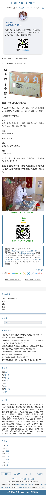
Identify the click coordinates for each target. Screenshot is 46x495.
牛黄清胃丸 (36, 414)
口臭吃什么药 (19, 431)
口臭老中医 (33, 409)
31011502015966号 (24, 487)
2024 (3, 451)
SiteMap (15, 479)
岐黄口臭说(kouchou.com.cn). (24, 484)
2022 (3, 456)
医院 (6, 431)
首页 (22, 8)
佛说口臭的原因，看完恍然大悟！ (13, 354)
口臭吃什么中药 (15, 429)
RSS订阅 (23, 479)
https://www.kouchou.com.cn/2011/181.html (26, 251)
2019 (3, 465)
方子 (3, 383)
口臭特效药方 (21, 407)
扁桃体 (37, 429)
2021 (3, 459)
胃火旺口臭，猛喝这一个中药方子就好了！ (16, 357)
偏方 (3, 375)
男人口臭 (27, 424)
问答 (3, 392)
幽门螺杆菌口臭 (25, 404)
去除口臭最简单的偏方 (13, 279)
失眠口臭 (11, 426)
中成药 (31, 429)
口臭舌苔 (19, 421)
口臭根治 (27, 414)
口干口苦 (35, 416)
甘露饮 (40, 409)
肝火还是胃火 (23, 412)
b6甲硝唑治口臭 (17, 416)
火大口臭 (5, 404)
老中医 (29, 433)
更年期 (24, 429)
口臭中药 (35, 424)
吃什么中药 (10, 421)
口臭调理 (11, 414)
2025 (3, 448)
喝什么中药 (29, 431)
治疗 (28, 8)
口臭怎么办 (36, 404)
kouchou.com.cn (28, 253)
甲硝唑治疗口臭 (18, 419)
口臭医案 (27, 416)
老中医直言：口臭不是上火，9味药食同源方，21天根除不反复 (22, 340)
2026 (3, 445)
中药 (3, 372)
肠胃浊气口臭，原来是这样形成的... (13, 337)
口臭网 (42, 487)
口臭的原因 (17, 259)
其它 (3, 378)
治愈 (3, 386)
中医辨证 (27, 421)
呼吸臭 (37, 431)
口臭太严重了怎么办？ (33, 279)
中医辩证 (8, 409)
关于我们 (31, 479)
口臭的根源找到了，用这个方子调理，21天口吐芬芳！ (20, 351)
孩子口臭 (35, 421)
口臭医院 (5, 412)
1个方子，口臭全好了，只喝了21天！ (14, 343)
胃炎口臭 (36, 426)
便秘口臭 (8, 433)
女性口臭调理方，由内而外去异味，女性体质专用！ (19, 349)
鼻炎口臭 (19, 426)
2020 (3, 462)
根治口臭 (30, 407)
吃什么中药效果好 (19, 433)
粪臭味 (32, 419)
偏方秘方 (41, 270)
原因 (3, 380)
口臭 (20, 253)
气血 (27, 419)
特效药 (36, 412)
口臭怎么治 (28, 426)
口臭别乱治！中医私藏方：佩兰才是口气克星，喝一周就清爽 (22, 335)
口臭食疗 (24, 409)
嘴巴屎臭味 (10, 424)
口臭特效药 (26, 259)
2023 (3, 454)
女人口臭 (13, 412)
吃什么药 (19, 424)
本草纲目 (19, 414)
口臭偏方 (35, 259)
